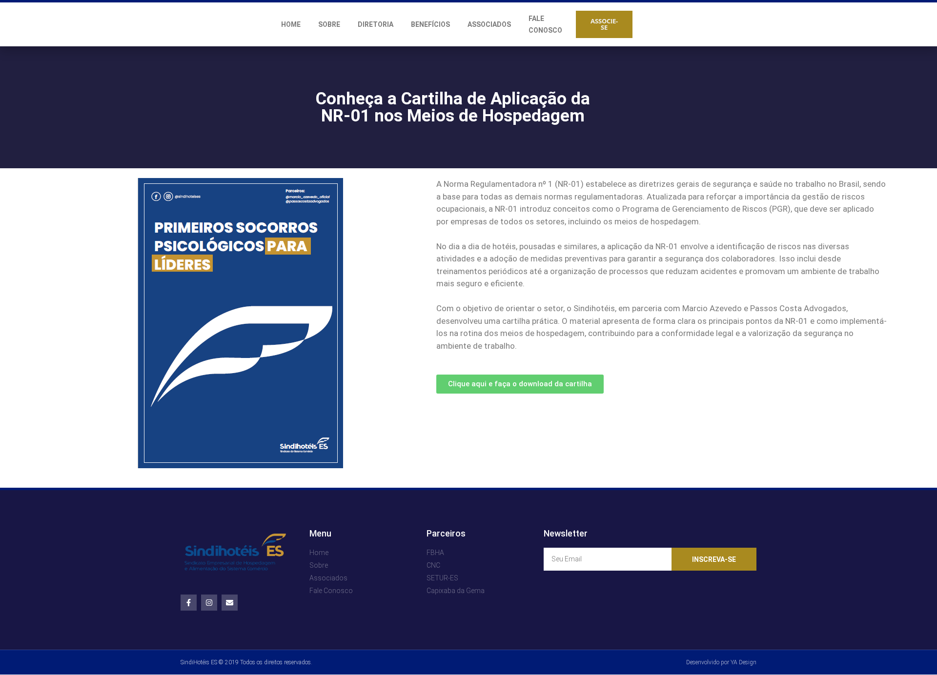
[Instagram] (209, 603)
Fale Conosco (545, 24)
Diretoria (375, 24)
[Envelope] (230, 603)
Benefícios (430, 24)
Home (291, 24)
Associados (489, 24)
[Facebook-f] (189, 603)
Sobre (329, 24)
